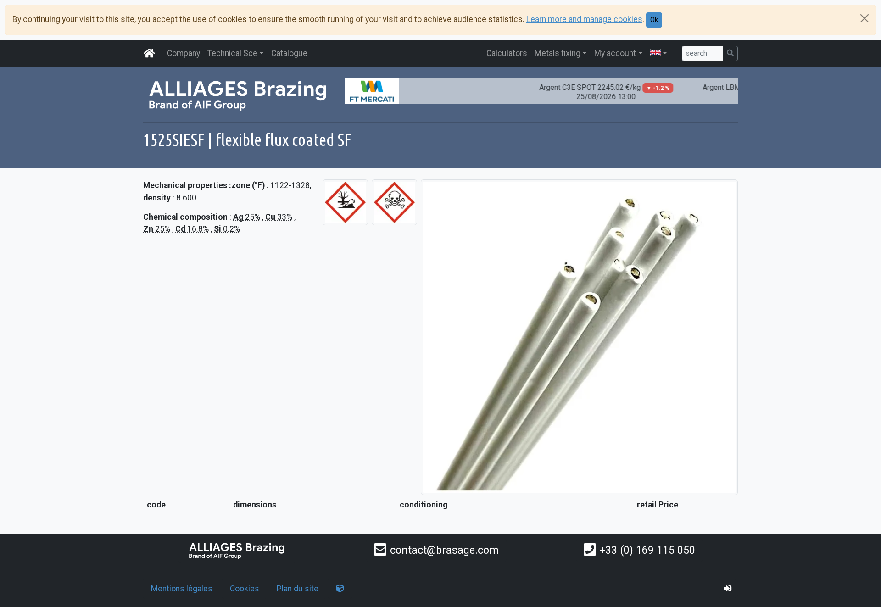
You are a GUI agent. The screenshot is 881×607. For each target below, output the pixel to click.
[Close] (864, 18)
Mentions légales (181, 588)
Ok (654, 20)
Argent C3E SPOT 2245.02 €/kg (594, 92)
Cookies (244, 588)
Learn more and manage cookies (584, 19)
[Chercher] (730, 53)
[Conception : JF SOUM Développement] (340, 589)
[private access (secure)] (728, 588)
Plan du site (297, 588)
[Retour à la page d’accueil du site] (149, 53)
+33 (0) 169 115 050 (647, 550)
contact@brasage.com (444, 550)
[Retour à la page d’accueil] (237, 550)
